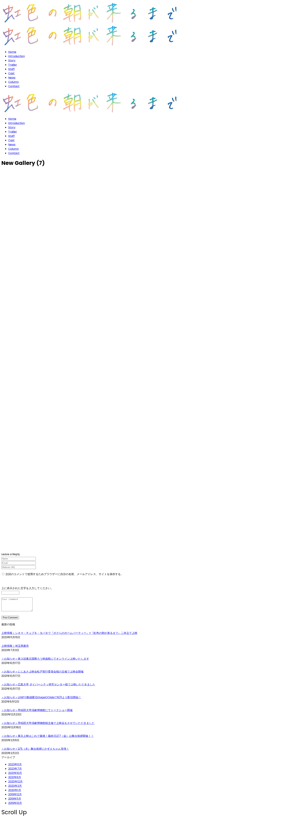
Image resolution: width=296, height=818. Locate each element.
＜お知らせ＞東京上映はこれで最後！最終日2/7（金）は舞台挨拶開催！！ (47, 736)
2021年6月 (14, 777)
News (11, 78)
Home (12, 52)
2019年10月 (15, 803)
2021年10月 (15, 773)
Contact (14, 86)
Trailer (12, 65)
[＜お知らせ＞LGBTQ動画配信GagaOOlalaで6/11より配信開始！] (148, 693)
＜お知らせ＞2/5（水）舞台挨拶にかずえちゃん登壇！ (35, 749)
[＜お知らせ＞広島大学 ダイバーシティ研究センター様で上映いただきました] (148, 680)
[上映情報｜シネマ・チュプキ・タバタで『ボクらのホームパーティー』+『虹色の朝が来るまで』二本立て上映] (148, 629)
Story (11, 60)
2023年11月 (15, 764)
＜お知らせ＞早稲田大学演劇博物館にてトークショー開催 (37, 710)
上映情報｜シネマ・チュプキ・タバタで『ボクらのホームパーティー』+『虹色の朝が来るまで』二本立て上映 (69, 633)
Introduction (16, 56)
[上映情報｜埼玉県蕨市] (148, 641)
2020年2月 (15, 786)
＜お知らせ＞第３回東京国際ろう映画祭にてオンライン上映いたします (45, 659)
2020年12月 (15, 782)
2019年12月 (15, 794)
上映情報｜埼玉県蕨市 (15, 646)
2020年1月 (14, 790)
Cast (11, 73)
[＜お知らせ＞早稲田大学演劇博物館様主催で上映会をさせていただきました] (148, 719)
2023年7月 (15, 769)
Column (13, 82)
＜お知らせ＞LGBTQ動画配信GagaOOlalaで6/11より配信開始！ (41, 697)
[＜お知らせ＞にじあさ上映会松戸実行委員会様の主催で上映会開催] (148, 667)
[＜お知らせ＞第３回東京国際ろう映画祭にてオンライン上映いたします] (148, 654)
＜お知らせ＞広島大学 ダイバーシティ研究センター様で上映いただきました (48, 684)
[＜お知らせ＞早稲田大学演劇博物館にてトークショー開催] (148, 706)
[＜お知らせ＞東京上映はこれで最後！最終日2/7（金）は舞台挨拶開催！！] (148, 731)
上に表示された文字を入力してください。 (27, 588)
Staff (11, 69)
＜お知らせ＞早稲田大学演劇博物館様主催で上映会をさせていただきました (48, 723)
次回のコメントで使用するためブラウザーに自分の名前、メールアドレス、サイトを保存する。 (64, 574)
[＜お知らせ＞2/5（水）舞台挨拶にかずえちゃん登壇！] (148, 744)
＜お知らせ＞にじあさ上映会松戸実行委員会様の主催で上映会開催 (42, 672)
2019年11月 (14, 799)
